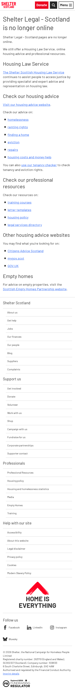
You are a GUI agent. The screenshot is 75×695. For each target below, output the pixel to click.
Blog (9, 353)
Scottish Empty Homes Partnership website (35, 289)
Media (10, 497)
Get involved (14, 388)
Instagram (61, 627)
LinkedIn (38, 627)
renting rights (18, 127)
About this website (17, 540)
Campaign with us (17, 429)
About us (12, 312)
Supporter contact (17, 453)
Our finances (14, 336)
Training (11, 513)
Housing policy (15, 480)
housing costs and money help (29, 157)
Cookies (11, 565)
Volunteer (12, 404)
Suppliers (12, 361)
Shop (10, 420)
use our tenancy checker (39, 165)
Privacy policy (14, 556)
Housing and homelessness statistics (28, 489)
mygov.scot (16, 258)
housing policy (18, 217)
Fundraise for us (16, 437)
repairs (13, 150)
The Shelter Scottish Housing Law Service (33, 72)
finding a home (18, 135)
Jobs (10, 328)
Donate (11, 396)
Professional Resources (20, 472)
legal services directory (25, 225)
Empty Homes (15, 505)
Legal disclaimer (16, 548)
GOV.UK (13, 266)
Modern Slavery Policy (19, 573)
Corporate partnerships (20, 445)
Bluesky (13, 639)
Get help (11, 320)
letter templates (19, 210)
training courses (19, 202)
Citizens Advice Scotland (26, 251)
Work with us (14, 412)
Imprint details (11, 673)
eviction (13, 142)
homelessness (18, 119)
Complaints (13, 369)
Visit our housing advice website (26, 105)
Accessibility (14, 532)
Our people (13, 344)
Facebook (14, 627)
